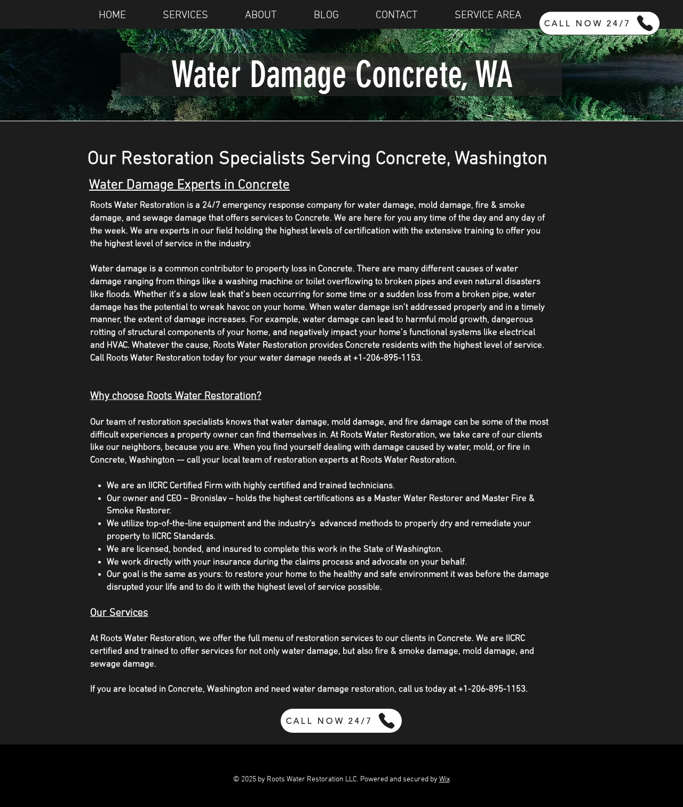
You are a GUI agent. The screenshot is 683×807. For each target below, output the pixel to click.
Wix (444, 779)
